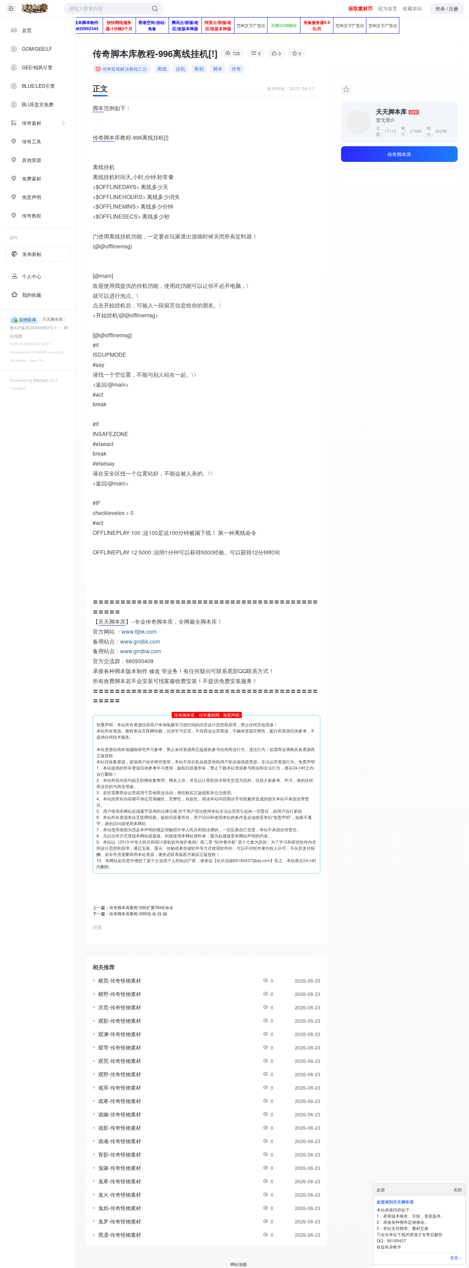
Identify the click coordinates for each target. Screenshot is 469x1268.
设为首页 (387, 8)
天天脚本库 (52, 319)
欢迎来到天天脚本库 (395, 1202)
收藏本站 (412, 8)
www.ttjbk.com (139, 631)
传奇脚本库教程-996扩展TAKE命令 (141, 907)
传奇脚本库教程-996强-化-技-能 (138, 913)
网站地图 (238, 1264)
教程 (199, 68)
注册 (453, 8)
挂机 (180, 68)
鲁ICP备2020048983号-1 (33, 327)
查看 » (456, 1257)
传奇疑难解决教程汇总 (124, 69)
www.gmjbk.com (140, 641)
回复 (97, 927)
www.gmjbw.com (140, 651)
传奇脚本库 (399, 154)
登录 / (441, 8)
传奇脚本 (104, 137)
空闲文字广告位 (251, 25)
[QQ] (24, 319)
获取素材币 (360, 8)
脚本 (217, 68)
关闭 (458, 1190)
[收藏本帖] (346, 89)
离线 (162, 68)
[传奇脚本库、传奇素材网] (35, 8)
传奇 (236, 68)
